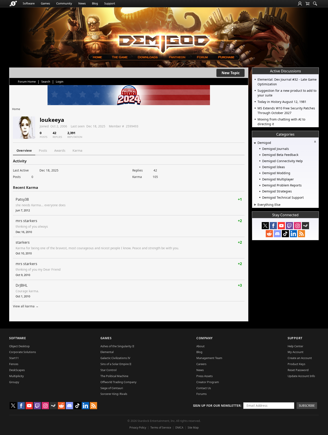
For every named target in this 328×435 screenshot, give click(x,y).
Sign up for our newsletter (217, 405)
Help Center (295, 346)
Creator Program (207, 382)
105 (155, 177)
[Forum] (202, 57)
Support (109, 3)
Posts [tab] (43, 150)
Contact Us (203, 388)
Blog (95, 3)
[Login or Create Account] (300, 3)
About (200, 346)
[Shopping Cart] (307, 3)
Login (59, 82)
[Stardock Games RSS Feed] (301, 234)
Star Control (108, 370)
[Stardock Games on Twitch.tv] (289, 226)
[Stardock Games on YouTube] (281, 226)
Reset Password (298, 370)
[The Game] (119, 57)
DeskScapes (17, 370)
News (82, 3)
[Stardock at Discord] (277, 234)
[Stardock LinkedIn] (293, 234)
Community (64, 3)
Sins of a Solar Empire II (115, 364)
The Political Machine (114, 376)
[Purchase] (227, 57)
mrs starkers (26, 220)
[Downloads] (147, 57)
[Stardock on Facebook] (273, 226)
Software (29, 3)
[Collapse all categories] (315, 141)
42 (155, 170)
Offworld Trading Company (118, 382)
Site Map (193, 427)
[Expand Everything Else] (255, 205)
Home (16, 109)
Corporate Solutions (22, 352)
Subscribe (307, 405)
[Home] (97, 57)
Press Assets (204, 376)
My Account (295, 352)
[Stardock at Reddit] (269, 234)
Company (204, 338)
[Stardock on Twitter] (265, 226)
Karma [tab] (77, 150)
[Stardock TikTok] (285, 234)
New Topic (231, 72)
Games (45, 3)
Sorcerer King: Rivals (113, 394)
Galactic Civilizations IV (115, 358)
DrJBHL (21, 285)
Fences (13, 364)
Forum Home (27, 82)
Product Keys (296, 364)
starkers (23, 242)
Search (45, 82)
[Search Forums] (315, 3)
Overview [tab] (24, 150)
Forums (201, 394)
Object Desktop (19, 346)
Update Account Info (301, 376)
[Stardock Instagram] (297, 226)
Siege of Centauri (111, 388)
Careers (201, 364)
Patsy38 (22, 199)
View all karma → (26, 306)
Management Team (209, 358)
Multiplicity (16, 376)
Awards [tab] (59, 150)
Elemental (107, 352)
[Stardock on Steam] (305, 226)
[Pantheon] (177, 57)
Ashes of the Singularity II (117, 346)
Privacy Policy (137, 427)
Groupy (14, 382)
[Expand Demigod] (255, 143)
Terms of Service (160, 427)
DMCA (179, 427)
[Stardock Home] (13, 3)
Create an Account (300, 358)
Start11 (14, 358)
